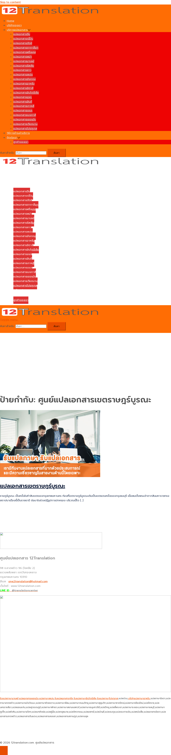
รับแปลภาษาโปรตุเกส (107, 698)
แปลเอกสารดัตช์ (22, 43)
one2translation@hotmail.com (28, 581)
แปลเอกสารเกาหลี (23, 106)
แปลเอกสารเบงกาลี (24, 115)
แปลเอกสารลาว (22, 70)
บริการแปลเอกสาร (17, 30)
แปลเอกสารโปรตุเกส (25, 129)
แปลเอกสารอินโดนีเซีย (26, 93)
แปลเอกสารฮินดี (22, 102)
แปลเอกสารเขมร (22, 111)
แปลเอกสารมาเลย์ (23, 61)
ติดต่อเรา (12, 138)
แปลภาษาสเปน (46, 698)
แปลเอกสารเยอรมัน (24, 120)
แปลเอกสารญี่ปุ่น (23, 39)
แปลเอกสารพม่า (22, 57)
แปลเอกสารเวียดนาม (25, 124)
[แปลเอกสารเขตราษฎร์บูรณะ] (50, 476)
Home (10, 21)
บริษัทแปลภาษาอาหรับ (139, 698)
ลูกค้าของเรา (20, 142)
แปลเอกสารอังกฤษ (24, 79)
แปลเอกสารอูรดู (22, 97)
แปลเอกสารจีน (21, 34)
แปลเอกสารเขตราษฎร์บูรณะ (32, 486)
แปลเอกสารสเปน (23, 75)
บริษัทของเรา (14, 25)
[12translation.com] (51, 14)
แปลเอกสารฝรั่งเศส (24, 52)
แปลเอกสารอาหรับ (24, 84)
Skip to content (10, 2)
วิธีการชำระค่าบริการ (18, 133)
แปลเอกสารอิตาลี (23, 88)
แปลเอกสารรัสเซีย (23, 66)
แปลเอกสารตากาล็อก (25, 48)
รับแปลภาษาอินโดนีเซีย (85, 698)
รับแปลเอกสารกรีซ (64, 698)
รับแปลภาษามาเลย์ (9, 698)
